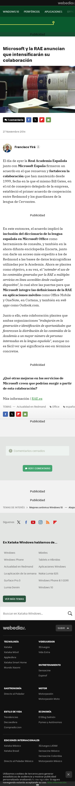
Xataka (8, 647)
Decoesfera (10, 722)
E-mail (48, 119)
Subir (61, 628)
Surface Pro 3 (12, 580)
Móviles (43, 552)
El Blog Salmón (47, 717)
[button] (26, 147)
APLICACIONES (53, 11)
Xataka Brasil (11, 750)
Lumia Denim (12, 587)
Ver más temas (14, 599)
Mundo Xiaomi (12, 667)
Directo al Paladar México (18, 761)
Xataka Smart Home (15, 662)
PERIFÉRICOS (32, 11)
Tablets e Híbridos (49, 559)
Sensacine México (49, 750)
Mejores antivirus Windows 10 (46, 507)
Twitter (35, 119)
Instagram (40, 521)
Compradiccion (12, 727)
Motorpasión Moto (49, 698)
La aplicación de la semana (20, 573)
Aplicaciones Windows (52, 566)
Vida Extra (44, 652)
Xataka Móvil (11, 652)
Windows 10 (46, 587)
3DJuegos (44, 647)
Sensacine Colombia (50, 756)
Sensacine (45, 670)
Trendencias (11, 717)
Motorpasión (46, 693)
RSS (48, 521)
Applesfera (10, 657)
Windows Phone (14, 559)
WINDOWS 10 (11, 11)
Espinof (43, 675)
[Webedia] (66, 3)
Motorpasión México (50, 761)
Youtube (33, 521)
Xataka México (12, 745)
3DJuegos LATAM (48, 745)
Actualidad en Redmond (31, 406)
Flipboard (41, 119)
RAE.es (37, 398)
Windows (9, 552)
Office (55, 406)
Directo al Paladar (14, 693)
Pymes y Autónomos (50, 722)
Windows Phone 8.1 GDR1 (54, 580)
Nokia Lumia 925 (48, 573)
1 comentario (15, 119)
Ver (39, 468)
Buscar (70, 613)
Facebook (28, 119)
